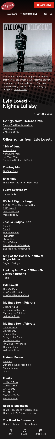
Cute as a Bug (10, 328)
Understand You (11, 132)
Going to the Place (12, 337)
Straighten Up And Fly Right (17, 160)
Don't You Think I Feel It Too (17, 365)
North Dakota (10, 242)
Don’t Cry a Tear (11, 212)
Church (6, 226)
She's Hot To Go (11, 395)
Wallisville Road (11, 316)
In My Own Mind (11, 341)
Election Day (9, 331)
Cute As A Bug (10, 307)
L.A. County (9, 389)
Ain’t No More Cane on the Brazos (20, 205)
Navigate (12, 13)
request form (20, 90)
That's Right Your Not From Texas (20, 424)
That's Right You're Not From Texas (21, 410)
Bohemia (7, 362)
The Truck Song (10, 172)
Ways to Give (30, 13)
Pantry (6, 371)
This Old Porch (10, 289)
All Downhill (9, 208)
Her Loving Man (11, 154)
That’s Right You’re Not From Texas (20, 183)
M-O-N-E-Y (8, 392)
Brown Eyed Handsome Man (18, 125)
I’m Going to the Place (14, 344)
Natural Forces (10, 368)
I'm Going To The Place (14, 310)
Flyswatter (8, 236)
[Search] (51, 14)
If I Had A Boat (10, 382)
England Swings (11, 263)
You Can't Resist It (12, 292)
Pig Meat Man (10, 157)
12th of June (9, 151)
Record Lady (9, 194)
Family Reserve (11, 233)
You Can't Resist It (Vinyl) (16, 295)
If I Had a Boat (10, 386)
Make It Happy (10, 215)
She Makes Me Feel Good (16, 246)
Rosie (6, 278)
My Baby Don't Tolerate (15, 313)
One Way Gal (9, 129)
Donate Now (44, 5)
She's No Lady (10, 399)
